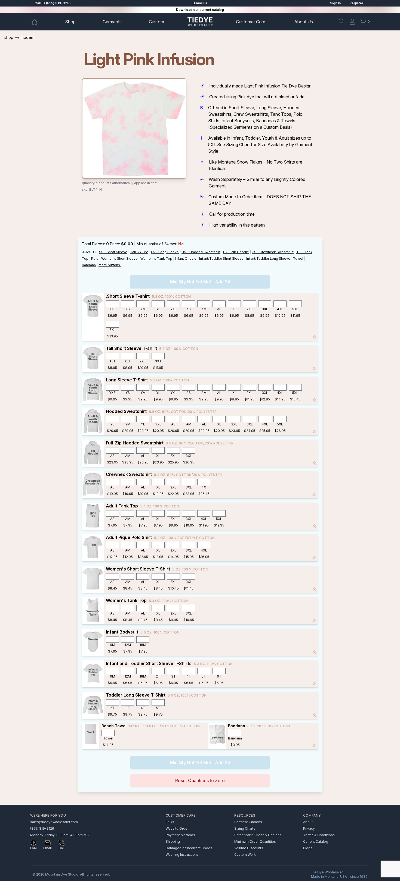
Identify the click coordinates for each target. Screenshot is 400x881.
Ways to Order (177, 828)
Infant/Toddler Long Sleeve (268, 258)
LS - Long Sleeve (165, 252)
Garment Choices (248, 822)
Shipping (173, 841)
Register (356, 3)
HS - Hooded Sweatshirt (200, 252)
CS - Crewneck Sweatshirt (273, 252)
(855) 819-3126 (42, 828)
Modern (28, 37)
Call (61, 848)
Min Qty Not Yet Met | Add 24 (200, 281)
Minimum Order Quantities (255, 841)
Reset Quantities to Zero (200, 780)
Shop (70, 21)
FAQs (170, 822)
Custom (156, 21)
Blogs (307, 848)
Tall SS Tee (139, 252)
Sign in (335, 3)
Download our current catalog (200, 10)
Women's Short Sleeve (119, 258)
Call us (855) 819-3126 (52, 3)
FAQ (33, 848)
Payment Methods (180, 835)
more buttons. (110, 265)
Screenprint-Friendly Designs (257, 835)
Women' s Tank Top (156, 258)
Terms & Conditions (319, 835)
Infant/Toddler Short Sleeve (221, 258)
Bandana (89, 265)
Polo (95, 258)
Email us (200, 3)
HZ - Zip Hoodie (236, 252)
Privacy (309, 828)
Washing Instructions (182, 854)
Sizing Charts (244, 828)
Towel (298, 258)
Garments (112, 21)
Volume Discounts (248, 848)
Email (47, 848)
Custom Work (245, 854)
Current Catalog (315, 841)
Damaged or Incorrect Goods (189, 848)
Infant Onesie (185, 258)
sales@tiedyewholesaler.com (54, 822)
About (303, 21)
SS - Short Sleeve (113, 252)
